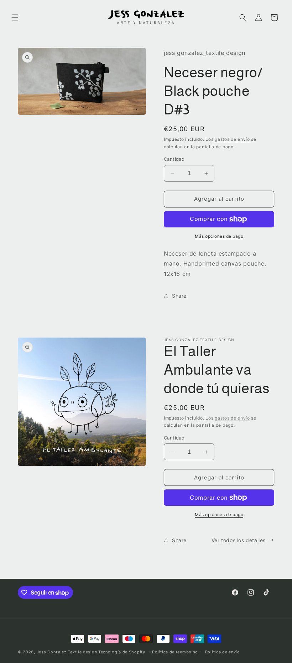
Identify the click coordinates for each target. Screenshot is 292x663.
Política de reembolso (175, 651)
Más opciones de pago (219, 236)
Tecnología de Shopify (121, 651)
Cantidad (174, 159)
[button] (15, 17)
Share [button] (179, 296)
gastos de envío (232, 139)
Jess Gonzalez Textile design (67, 651)
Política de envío (222, 651)
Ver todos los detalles (239, 540)
